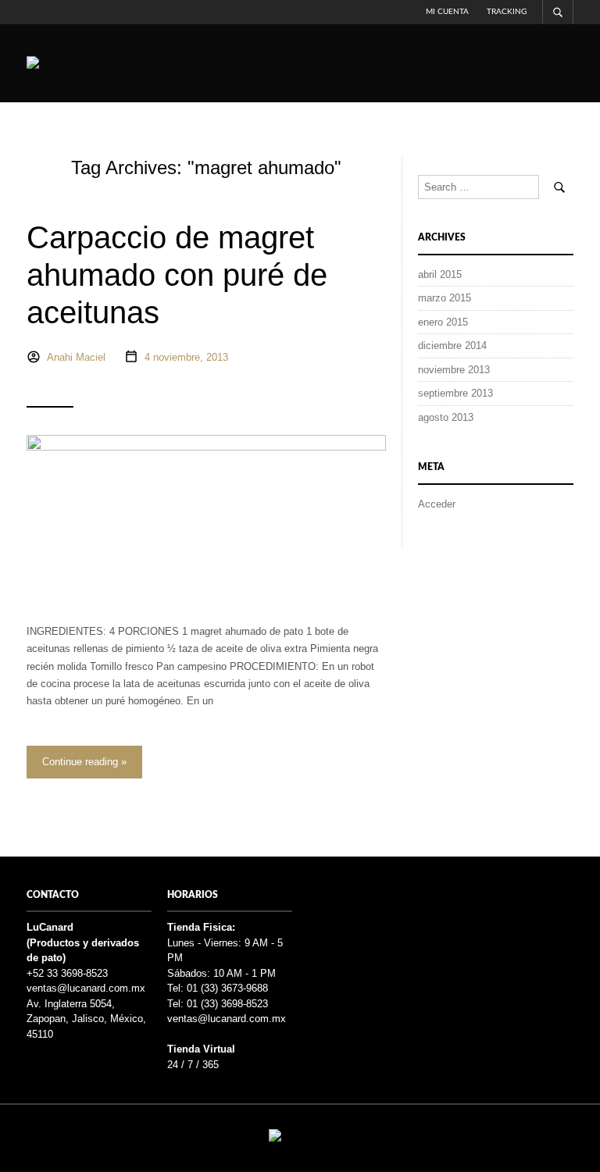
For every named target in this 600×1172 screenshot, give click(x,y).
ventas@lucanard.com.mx (86, 988)
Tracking (507, 12)
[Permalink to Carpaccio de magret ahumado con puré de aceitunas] (206, 515)
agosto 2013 (445, 417)
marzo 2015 (444, 298)
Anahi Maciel (76, 357)
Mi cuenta (447, 12)
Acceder (436, 504)
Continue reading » (84, 762)
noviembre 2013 (454, 370)
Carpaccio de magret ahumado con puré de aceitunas (177, 275)
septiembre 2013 (455, 393)
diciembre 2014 (452, 345)
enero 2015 (443, 322)
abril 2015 (440, 274)
